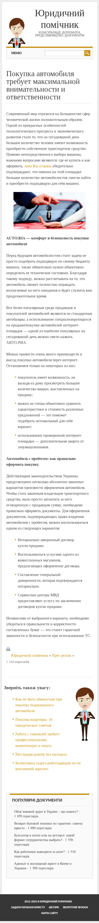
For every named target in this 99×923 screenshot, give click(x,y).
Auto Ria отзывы (37, 165)
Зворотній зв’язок (75, 907)
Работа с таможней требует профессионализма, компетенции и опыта (37, 739)
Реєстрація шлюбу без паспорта (41, 754)
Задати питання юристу (28, 907)
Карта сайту (49, 913)
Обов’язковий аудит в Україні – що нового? (46, 811)
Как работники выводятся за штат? (39, 851)
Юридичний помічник (59, 18)
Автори (54, 907)
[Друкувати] (8, 655)
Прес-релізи (61, 655)
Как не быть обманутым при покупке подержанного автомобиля (38, 704)
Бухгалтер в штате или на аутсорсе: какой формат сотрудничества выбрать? (44, 837)
